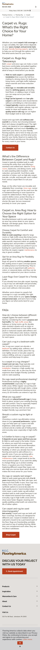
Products (5, 586)
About (4, 601)
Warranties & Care (9, 596)
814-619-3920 (6, 7)
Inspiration (6, 591)
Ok (20, 643)
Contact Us (10, 148)
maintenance (29, 250)
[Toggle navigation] (36, 7)
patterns (31, 268)
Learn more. (27, 639)
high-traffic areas (21, 322)
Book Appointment (15, 571)
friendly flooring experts (18, 49)
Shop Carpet (11, 535)
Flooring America (7, 15)
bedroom (6, 348)
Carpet (28, 15)
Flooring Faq (19, 15)
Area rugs (27, 188)
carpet (9, 64)
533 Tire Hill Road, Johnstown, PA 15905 (14, 616)
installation (6, 368)
